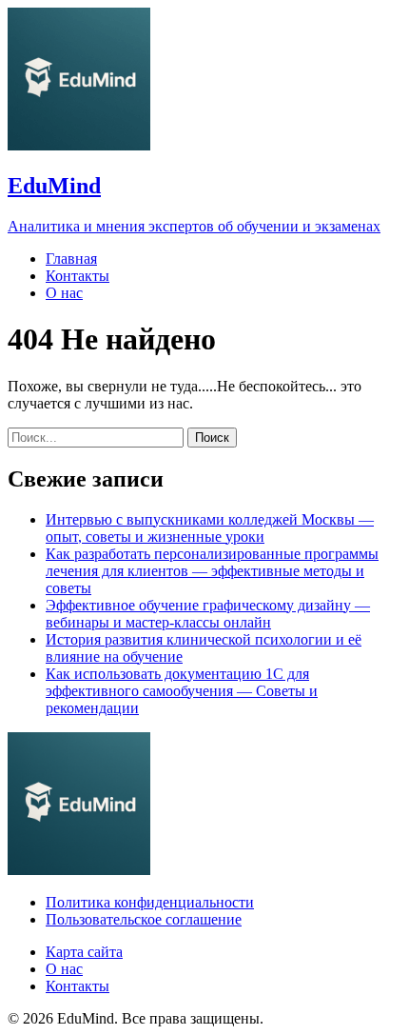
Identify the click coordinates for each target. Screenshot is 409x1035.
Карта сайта (84, 952)
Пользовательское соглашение (144, 919)
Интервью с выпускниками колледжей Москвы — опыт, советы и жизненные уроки (210, 528)
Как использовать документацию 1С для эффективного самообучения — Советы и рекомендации (182, 691)
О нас (64, 293)
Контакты (77, 276)
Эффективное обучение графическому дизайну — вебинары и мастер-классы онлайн (208, 613)
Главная (71, 258)
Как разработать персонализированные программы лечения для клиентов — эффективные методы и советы (212, 571)
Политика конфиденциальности (150, 902)
